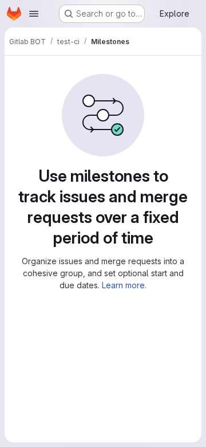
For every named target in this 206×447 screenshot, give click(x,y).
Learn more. (124, 285)
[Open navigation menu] (34, 14)
